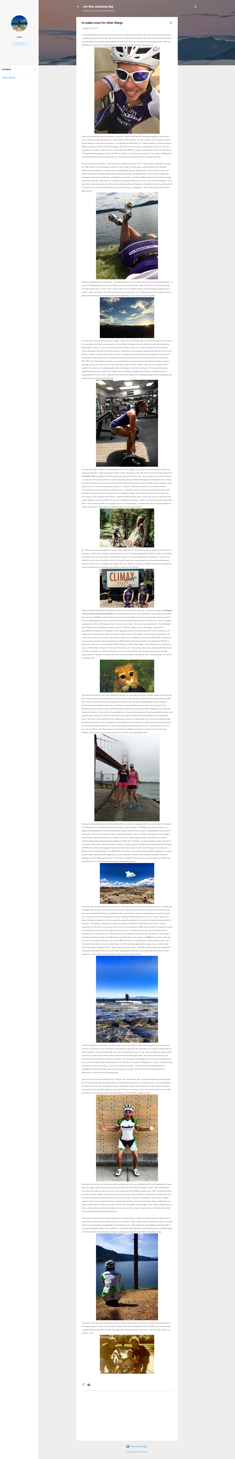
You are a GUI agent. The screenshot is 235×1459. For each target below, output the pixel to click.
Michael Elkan (142, 1452)
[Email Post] (88, 1386)
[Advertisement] (188, 58)
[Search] (195, 7)
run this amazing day (98, 6)
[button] (170, 23)
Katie (19, 37)
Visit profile (19, 44)
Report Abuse (8, 77)
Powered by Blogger (138, 1446)
